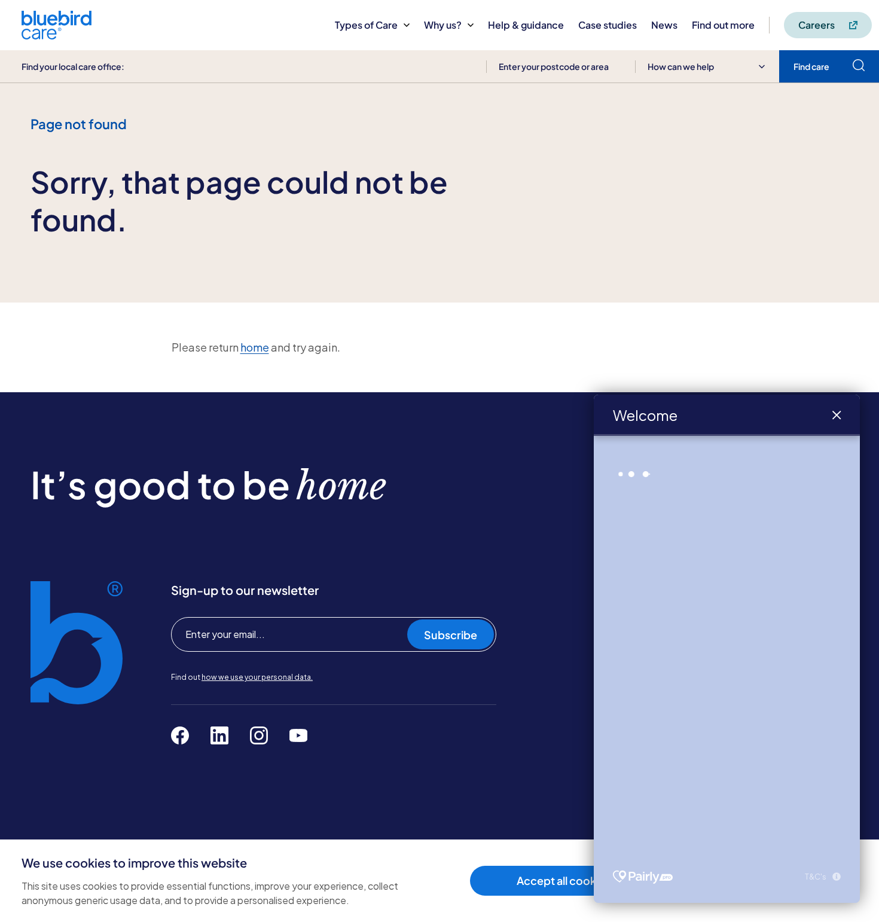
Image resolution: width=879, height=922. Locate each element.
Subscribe (450, 635)
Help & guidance (526, 25)
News (664, 25)
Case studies (607, 25)
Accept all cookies (564, 880)
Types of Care (366, 25)
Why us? (443, 25)
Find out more (723, 25)
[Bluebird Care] (56, 35)
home (254, 347)
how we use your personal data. (257, 677)
